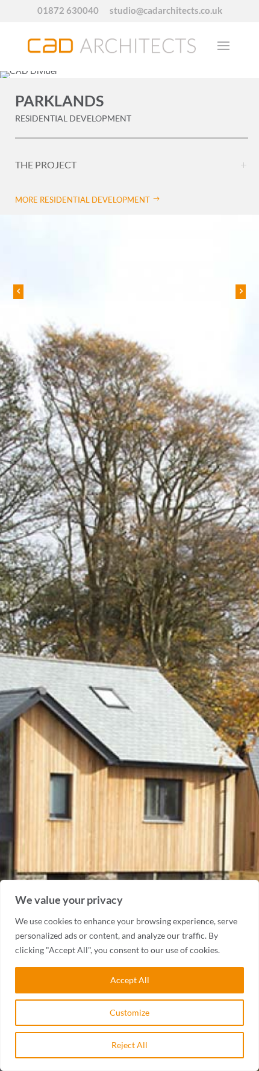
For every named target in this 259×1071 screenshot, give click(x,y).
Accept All (129, 980)
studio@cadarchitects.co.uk (166, 11)
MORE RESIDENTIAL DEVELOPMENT (82, 199)
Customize (129, 1012)
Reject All (129, 1045)
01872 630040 (68, 11)
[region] (129, 975)
